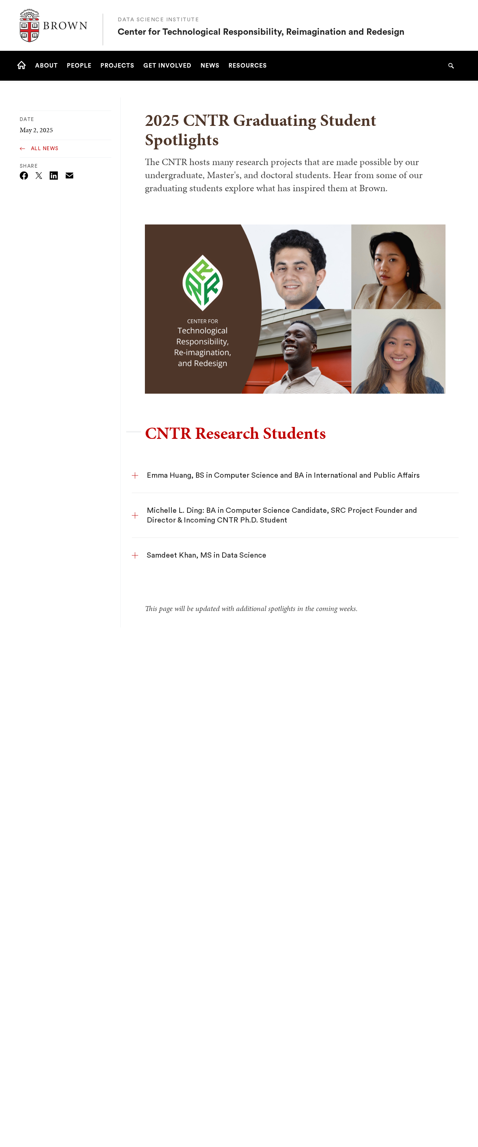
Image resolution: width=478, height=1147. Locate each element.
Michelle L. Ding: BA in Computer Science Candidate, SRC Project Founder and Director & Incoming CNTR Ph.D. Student (282, 515)
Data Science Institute (158, 19)
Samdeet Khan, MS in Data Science (206, 555)
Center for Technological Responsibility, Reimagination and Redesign (261, 32)
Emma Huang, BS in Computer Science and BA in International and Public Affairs (283, 475)
